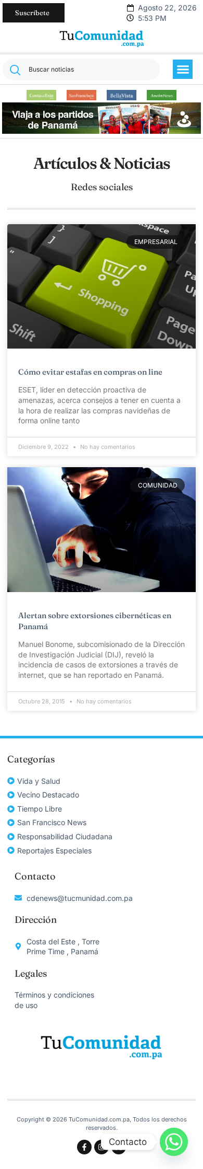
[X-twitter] (118, 1147)
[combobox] (81, 69)
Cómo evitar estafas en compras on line (90, 372)
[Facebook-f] (84, 1147)
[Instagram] (101, 1147)
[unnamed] (101, 130)
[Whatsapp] (174, 1142)
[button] (183, 69)
